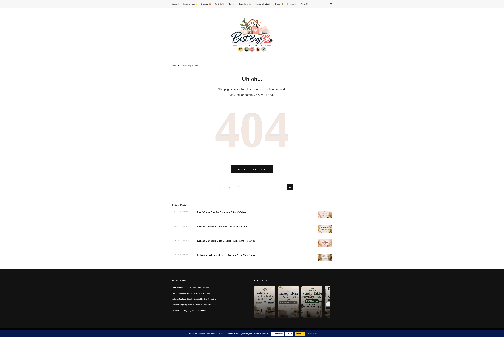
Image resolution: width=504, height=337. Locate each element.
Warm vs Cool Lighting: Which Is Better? (189, 310)
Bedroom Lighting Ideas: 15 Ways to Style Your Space (226, 255)
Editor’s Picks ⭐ (190, 4)
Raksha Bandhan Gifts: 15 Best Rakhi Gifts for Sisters (226, 240)
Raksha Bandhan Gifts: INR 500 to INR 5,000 (222, 226)
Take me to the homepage (252, 169)
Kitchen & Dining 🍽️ (263, 4)
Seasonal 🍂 (206, 4)
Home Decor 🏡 (245, 4)
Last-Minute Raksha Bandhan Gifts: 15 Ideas (221, 212)
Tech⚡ (231, 4)
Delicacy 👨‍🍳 (292, 4)
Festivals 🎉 (219, 4)
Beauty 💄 (279, 4)
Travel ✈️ (304, 4)
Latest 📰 (176, 4)
